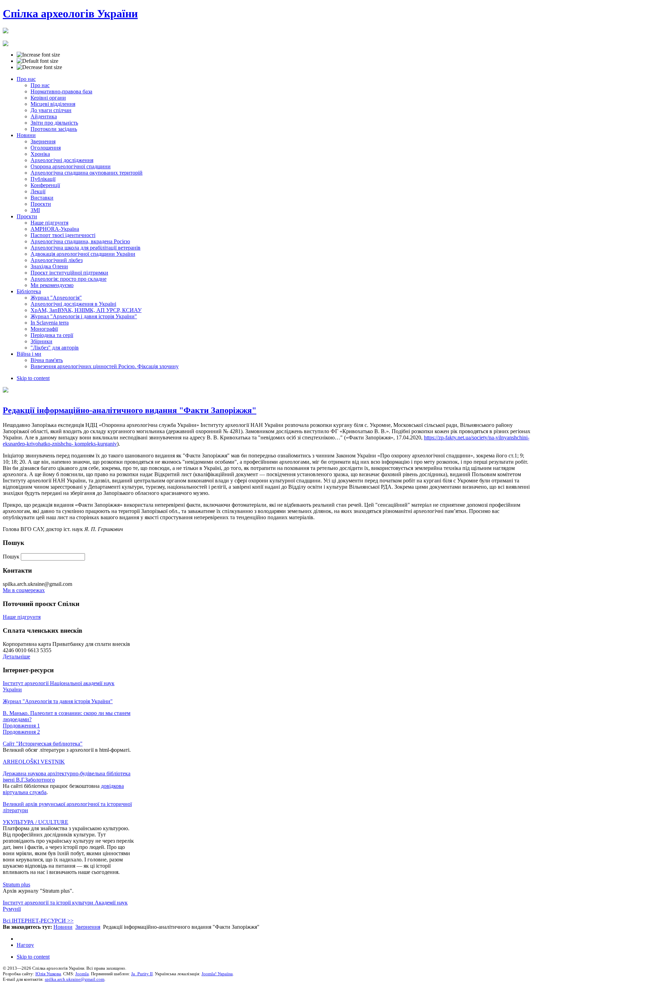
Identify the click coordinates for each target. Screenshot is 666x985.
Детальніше (16, 656)
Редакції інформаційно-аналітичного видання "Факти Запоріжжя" (129, 410)
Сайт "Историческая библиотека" (43, 744)
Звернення (87, 927)
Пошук (12, 556)
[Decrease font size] (39, 67)
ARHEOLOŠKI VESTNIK (34, 762)
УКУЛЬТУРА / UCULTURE (35, 822)
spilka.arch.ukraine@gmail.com (74, 979)
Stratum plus (16, 884)
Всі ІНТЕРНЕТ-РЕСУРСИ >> (38, 921)
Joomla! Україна (217, 973)
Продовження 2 (21, 732)
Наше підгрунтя (22, 617)
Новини (62, 927)
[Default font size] (37, 61)
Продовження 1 (21, 726)
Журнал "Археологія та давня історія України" (58, 701)
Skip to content (33, 378)
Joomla (82, 973)
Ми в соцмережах (24, 590)
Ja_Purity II (142, 973)
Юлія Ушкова (48, 973)
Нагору (25, 945)
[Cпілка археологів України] (5, 29)
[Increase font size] (38, 55)
